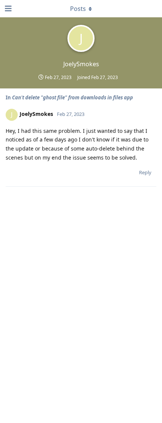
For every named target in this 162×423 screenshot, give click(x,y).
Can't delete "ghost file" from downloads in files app (72, 97)
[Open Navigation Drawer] (7, 8)
